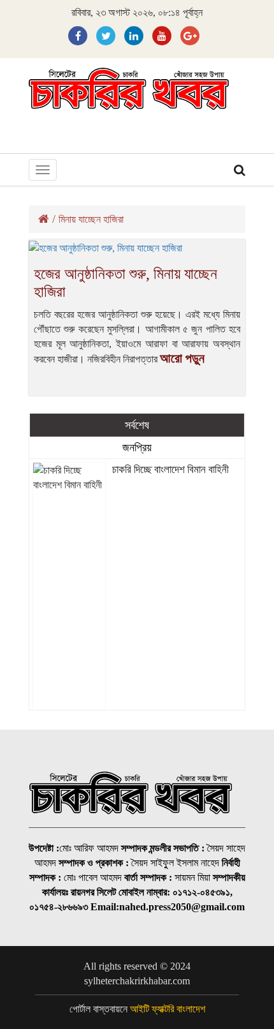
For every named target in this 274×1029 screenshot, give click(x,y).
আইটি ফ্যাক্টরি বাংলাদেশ (167, 1008)
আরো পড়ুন (182, 358)
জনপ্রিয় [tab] (137, 447)
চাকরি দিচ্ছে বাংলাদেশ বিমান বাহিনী (170, 469)
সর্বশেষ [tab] (137, 425)
